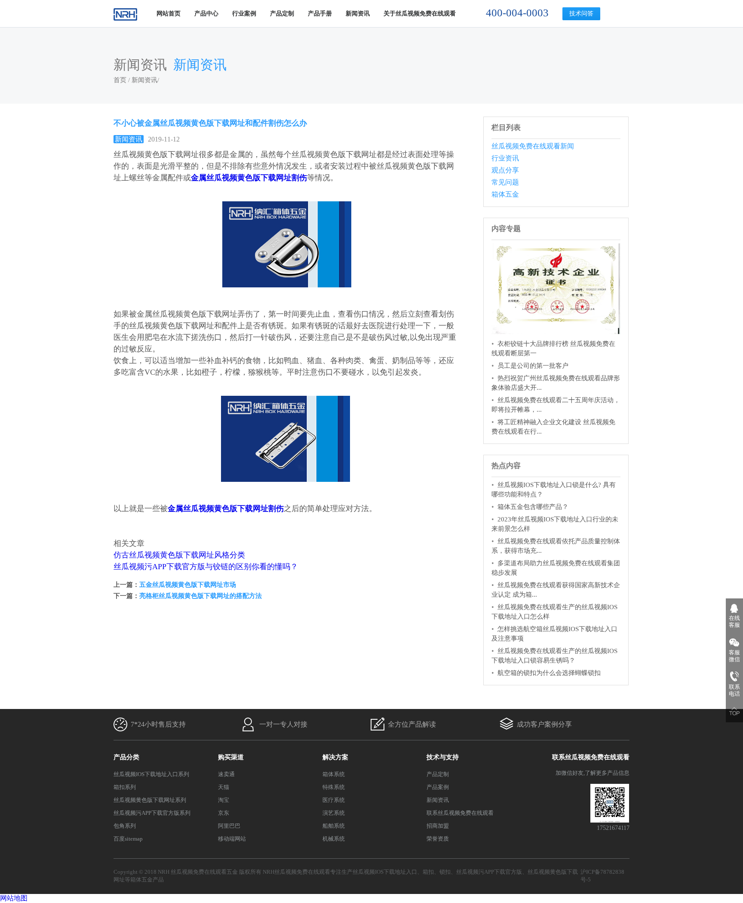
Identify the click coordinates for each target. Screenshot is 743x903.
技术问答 (581, 13)
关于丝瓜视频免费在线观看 (420, 13)
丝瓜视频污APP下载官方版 (489, 872)
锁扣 (445, 872)
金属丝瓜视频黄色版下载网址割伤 (249, 177)
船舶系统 (333, 826)
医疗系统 (333, 800)
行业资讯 (505, 158)
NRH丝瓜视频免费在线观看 (296, 872)
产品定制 (282, 13)
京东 (223, 813)
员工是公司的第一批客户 (532, 365)
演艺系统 (333, 813)
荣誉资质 (438, 838)
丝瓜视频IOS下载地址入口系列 (151, 774)
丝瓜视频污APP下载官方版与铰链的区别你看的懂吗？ (206, 566)
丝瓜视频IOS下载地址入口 (385, 872)
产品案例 (438, 787)
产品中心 (206, 13)
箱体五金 (505, 194)
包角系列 (125, 826)
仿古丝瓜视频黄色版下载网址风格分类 (179, 555)
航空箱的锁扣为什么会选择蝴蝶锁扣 (549, 672)
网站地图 (14, 898)
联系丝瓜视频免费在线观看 (460, 813)
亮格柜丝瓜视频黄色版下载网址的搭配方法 (200, 595)
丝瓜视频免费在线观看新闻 (532, 146)
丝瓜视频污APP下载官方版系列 (152, 813)
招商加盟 (438, 826)
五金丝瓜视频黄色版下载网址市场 (187, 584)
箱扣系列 (125, 787)
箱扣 (428, 872)
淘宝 (223, 800)
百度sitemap (128, 838)
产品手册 (320, 13)
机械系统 (333, 838)
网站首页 (169, 13)
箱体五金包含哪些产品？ (532, 506)
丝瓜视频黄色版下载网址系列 (150, 800)
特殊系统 (333, 787)
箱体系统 (333, 774)
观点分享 (505, 170)
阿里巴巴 (229, 826)
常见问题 (505, 182)
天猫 (223, 787)
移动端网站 (232, 838)
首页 (120, 80)
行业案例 (244, 13)
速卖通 (226, 774)
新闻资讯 (358, 13)
